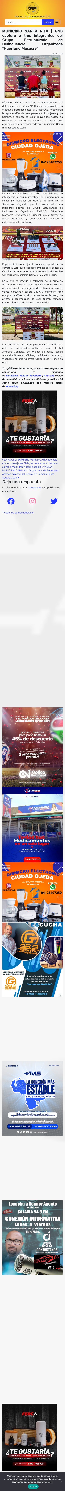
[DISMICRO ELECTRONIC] (32, 161)
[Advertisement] (32, 546)
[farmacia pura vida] (32, 824)
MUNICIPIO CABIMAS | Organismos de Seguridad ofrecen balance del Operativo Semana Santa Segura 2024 (30, 474)
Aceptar (33, 1486)
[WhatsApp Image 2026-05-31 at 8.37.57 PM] (32, 746)
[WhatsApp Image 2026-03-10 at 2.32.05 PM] (32, 1098)
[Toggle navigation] (57, 22)
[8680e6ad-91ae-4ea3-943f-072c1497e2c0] (32, 959)
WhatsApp (12, 386)
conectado (34, 487)
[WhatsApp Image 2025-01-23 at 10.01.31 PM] (29, 423)
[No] (61, 1481)
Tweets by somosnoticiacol (18, 512)
